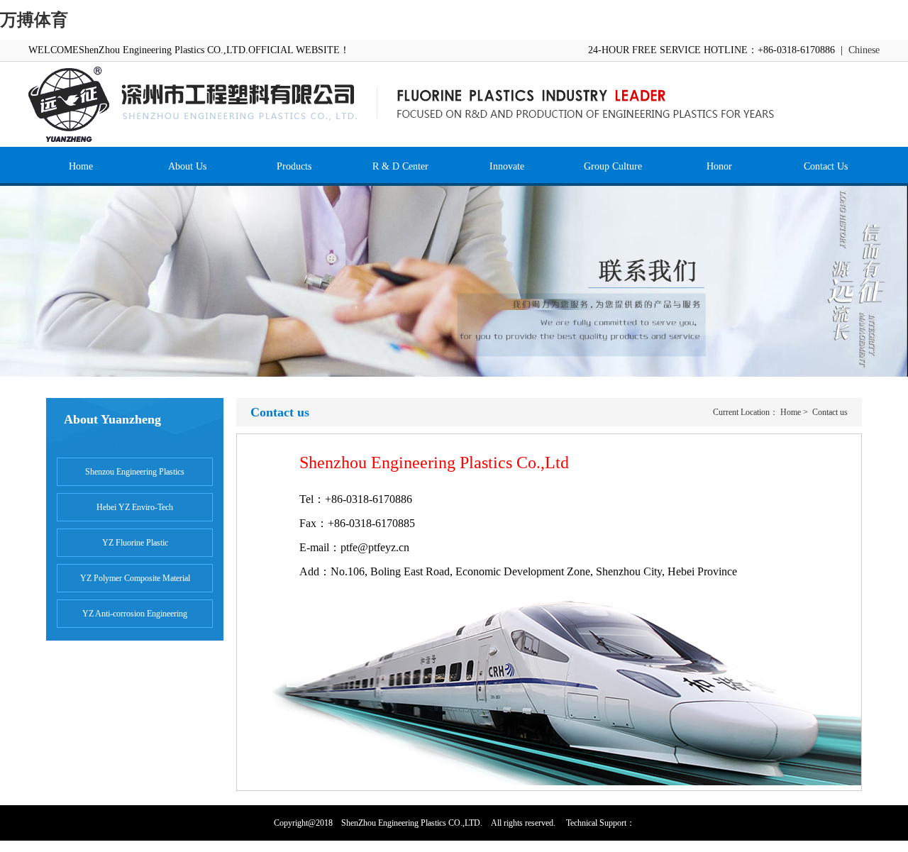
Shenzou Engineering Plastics (134, 472)
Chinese (864, 50)
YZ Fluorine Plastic (135, 543)
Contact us (830, 412)
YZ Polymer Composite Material (135, 578)
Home (790, 412)
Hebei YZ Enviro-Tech (134, 507)
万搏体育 (34, 20)
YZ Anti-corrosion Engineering (134, 614)
